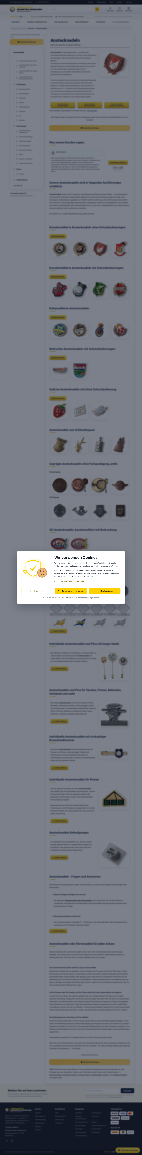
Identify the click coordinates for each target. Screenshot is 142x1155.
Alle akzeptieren (106, 591)
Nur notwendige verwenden (72, 591)
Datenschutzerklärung (63, 581)
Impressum (79, 581)
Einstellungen (39, 591)
